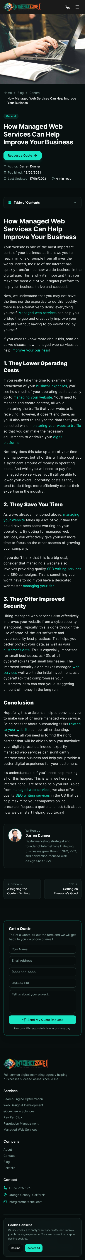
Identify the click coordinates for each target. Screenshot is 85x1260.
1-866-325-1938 (20, 1188)
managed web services (31, 789)
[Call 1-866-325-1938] (67, 7)
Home (7, 93)
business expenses (51, 386)
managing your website (33, 397)
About (7, 1149)
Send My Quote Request (45, 1020)
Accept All (33, 1248)
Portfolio (9, 1168)
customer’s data (16, 650)
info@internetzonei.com (25, 1202)
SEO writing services (64, 569)
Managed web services (37, 313)
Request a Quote (20, 155)
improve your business (30, 350)
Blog (20, 93)
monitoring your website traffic (55, 425)
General (34, 93)
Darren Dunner (29, 166)
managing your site (38, 586)
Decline (15, 1248)
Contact (9, 1155)
